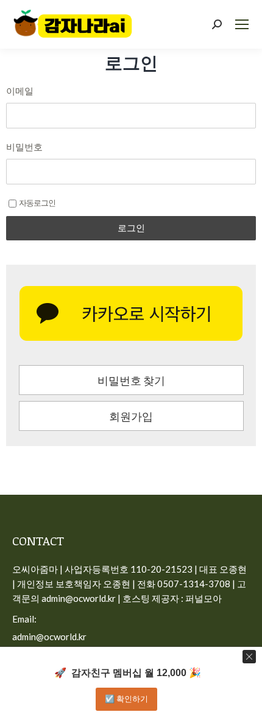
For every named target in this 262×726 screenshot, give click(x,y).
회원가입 (131, 416)
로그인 (131, 228)
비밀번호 (24, 146)
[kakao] (131, 313)
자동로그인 (37, 203)
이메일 (20, 90)
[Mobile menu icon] (242, 24)
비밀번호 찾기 (131, 380)
